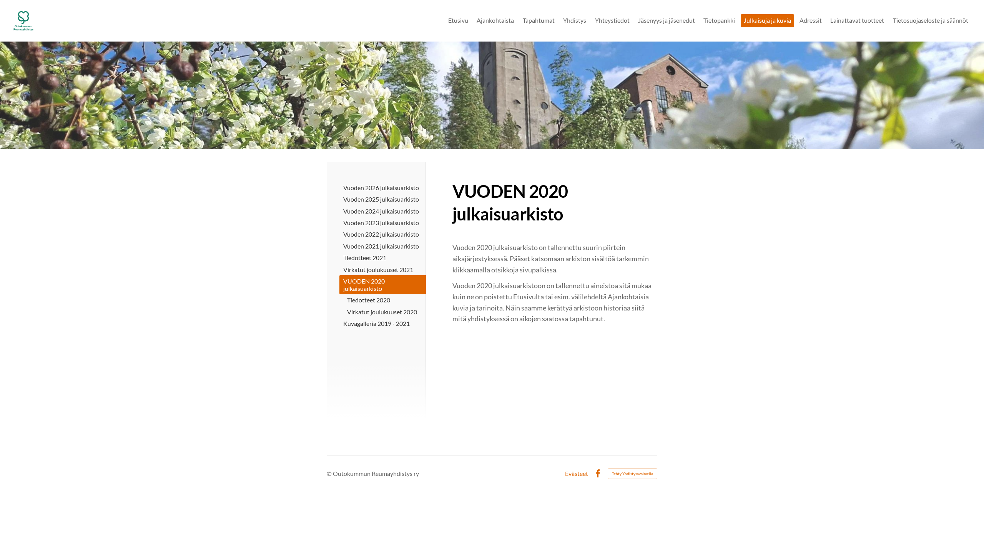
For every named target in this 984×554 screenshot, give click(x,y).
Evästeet (576, 474)
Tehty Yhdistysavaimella (632, 473)
